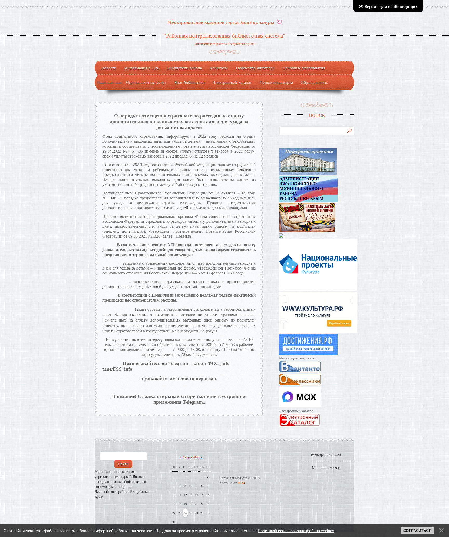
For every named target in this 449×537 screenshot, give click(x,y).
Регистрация (320, 454)
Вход (337, 454)
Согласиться (417, 530)
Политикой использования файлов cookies (296, 530)
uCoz (241, 482)
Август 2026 (191, 457)
